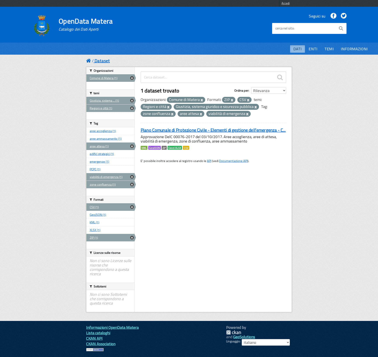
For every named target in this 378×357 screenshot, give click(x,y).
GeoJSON (154, 148)
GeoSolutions (244, 337)
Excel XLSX (174, 148)
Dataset (102, 60)
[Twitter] (343, 16)
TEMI (329, 49)
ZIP (164, 148)
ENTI (313, 49)
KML (144, 148)
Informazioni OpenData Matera (112, 327)
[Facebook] (333, 16)
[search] (280, 77)
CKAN (233, 332)
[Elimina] (202, 100)
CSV (186, 148)
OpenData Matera (86, 24)
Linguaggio (233, 341)
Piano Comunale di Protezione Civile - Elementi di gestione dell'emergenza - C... (213, 130)
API (209, 160)
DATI (297, 49)
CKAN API (94, 338)
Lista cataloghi (98, 333)
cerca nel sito (284, 28)
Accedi (286, 3)
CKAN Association (101, 344)
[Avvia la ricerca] (341, 28)
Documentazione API (233, 160)
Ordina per (241, 90)
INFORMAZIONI (354, 49)
